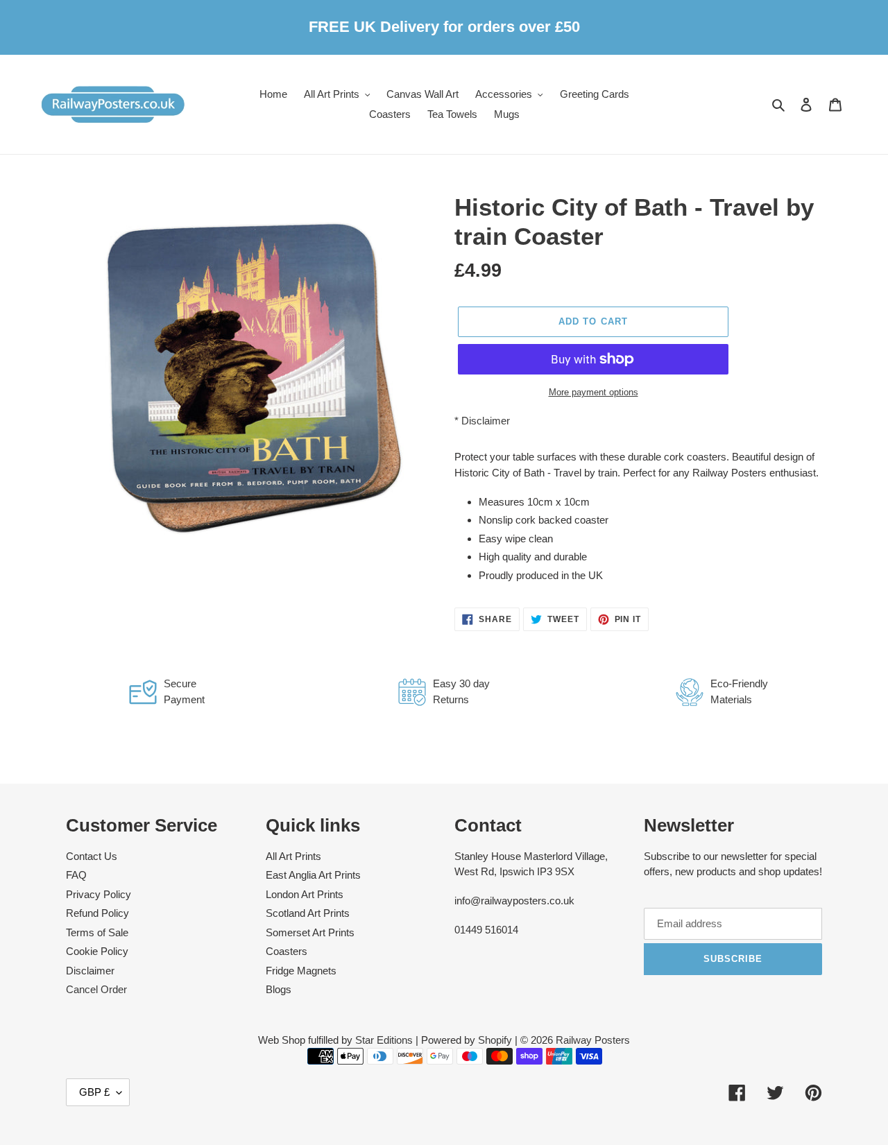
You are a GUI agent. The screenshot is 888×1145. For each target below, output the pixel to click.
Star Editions (384, 1040)
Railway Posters (593, 1040)
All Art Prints (293, 856)
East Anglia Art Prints (313, 875)
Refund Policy (97, 913)
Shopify (495, 1040)
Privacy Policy (98, 894)
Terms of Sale (97, 932)
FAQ (76, 875)
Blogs (278, 989)
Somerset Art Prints (310, 932)
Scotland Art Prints (308, 913)
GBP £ (94, 1092)
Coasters (286, 951)
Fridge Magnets (301, 970)
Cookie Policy (97, 951)
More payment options (593, 392)
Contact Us (91, 856)
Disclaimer (485, 421)
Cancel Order (96, 989)
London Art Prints (304, 894)
